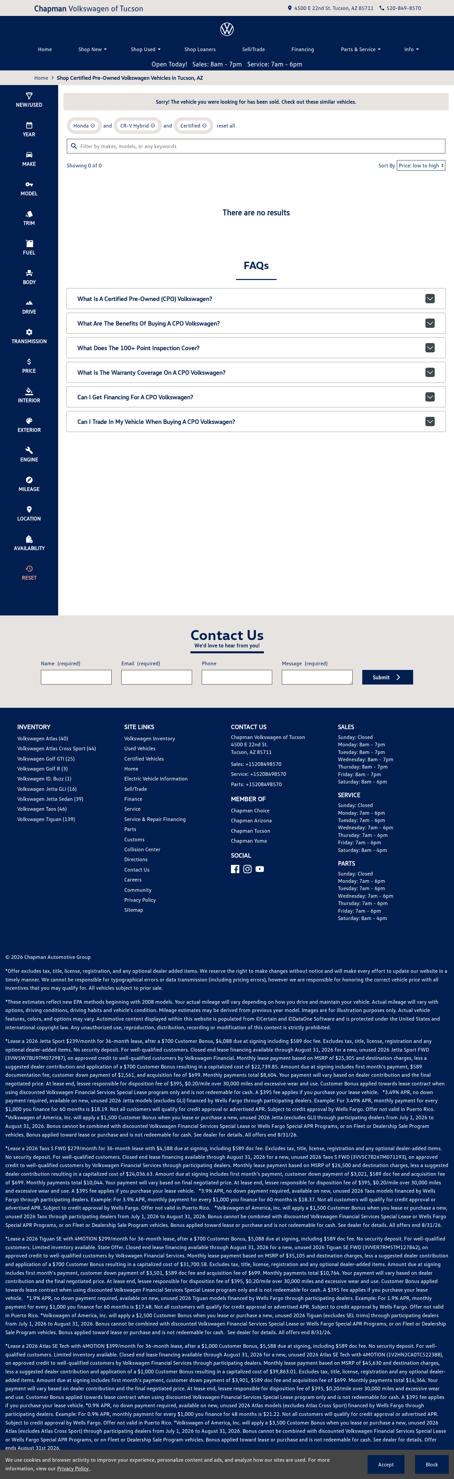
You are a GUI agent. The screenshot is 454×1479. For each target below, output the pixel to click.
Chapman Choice (250, 810)
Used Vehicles (140, 748)
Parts (130, 829)
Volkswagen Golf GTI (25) (45, 758)
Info (409, 49)
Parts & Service (358, 49)
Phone (209, 663)
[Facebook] (235, 869)
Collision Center (142, 849)
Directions (136, 859)
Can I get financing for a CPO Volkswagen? (135, 397)
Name (60, 663)
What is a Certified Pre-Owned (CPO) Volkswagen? (144, 298)
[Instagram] (247, 869)
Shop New (90, 49)
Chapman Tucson (250, 830)
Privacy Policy (140, 899)
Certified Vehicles (144, 758)
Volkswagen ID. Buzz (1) (44, 778)
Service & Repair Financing (155, 819)
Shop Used (143, 49)
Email (140, 663)
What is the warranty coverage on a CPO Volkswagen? (151, 372)
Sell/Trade (253, 49)
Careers (133, 879)
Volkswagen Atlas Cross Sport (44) (56, 748)
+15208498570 (264, 764)
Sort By (387, 165)
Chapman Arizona (251, 820)
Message (304, 663)
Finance (133, 798)
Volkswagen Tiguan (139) (46, 819)
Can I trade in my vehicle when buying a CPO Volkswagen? (156, 421)
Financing (302, 49)
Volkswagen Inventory (149, 738)
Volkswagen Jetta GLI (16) (46, 789)
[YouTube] (259, 869)
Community (138, 889)
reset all (226, 125)
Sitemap (133, 909)
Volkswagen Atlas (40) (42, 738)
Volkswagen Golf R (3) (42, 768)
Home (45, 49)
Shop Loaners (200, 49)
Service (132, 808)
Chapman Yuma (249, 840)
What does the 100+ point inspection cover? (138, 347)
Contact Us (137, 869)
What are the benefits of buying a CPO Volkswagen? (148, 323)
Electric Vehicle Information (156, 778)
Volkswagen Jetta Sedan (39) (50, 798)
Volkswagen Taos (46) (41, 808)
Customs (134, 839)
